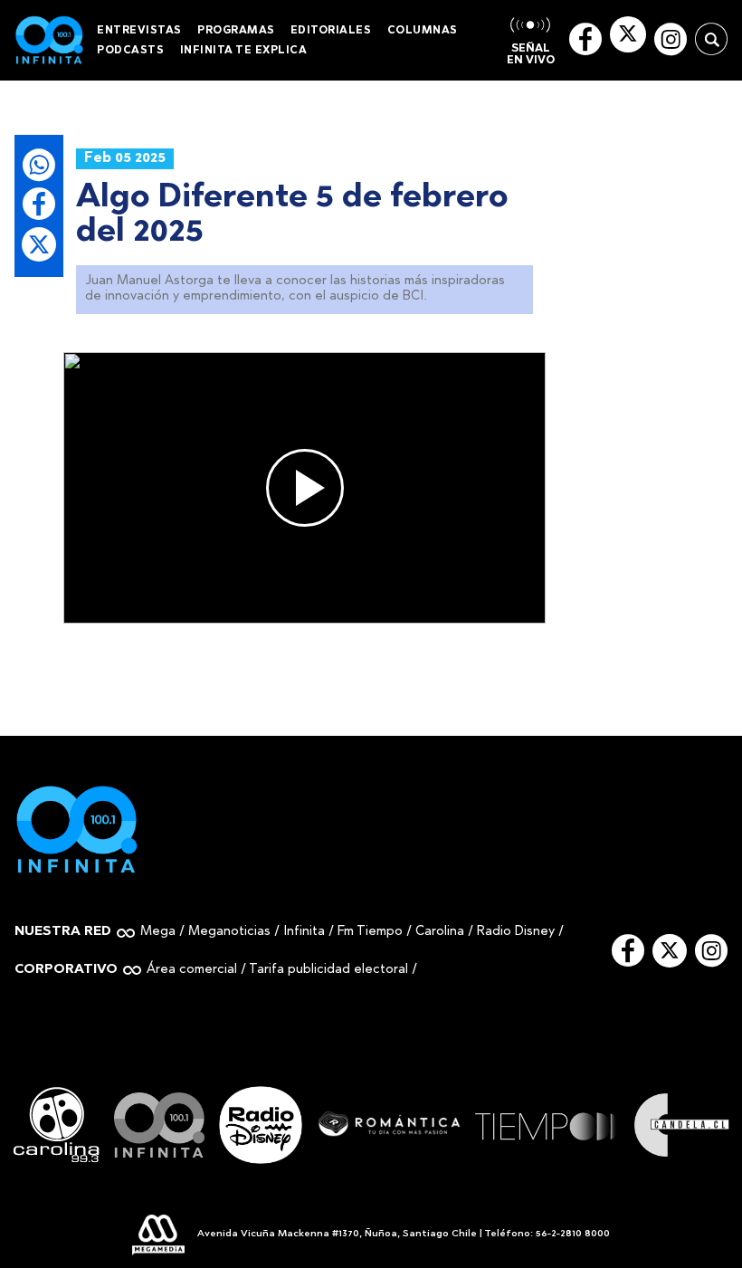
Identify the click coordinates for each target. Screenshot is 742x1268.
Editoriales (331, 30)
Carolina (439, 932)
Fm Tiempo (370, 932)
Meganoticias (229, 932)
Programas (236, 30)
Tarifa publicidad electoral (328, 970)
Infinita (304, 932)
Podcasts (130, 50)
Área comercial (192, 970)
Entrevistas (139, 30)
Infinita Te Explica (244, 50)
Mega (158, 932)
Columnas (422, 30)
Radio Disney (516, 932)
